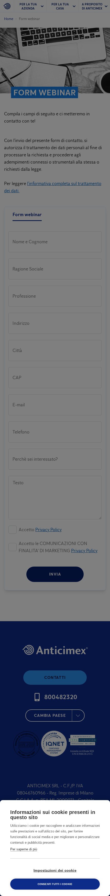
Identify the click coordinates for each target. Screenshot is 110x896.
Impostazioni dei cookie (55, 870)
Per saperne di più (23, 849)
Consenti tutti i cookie (55, 884)
